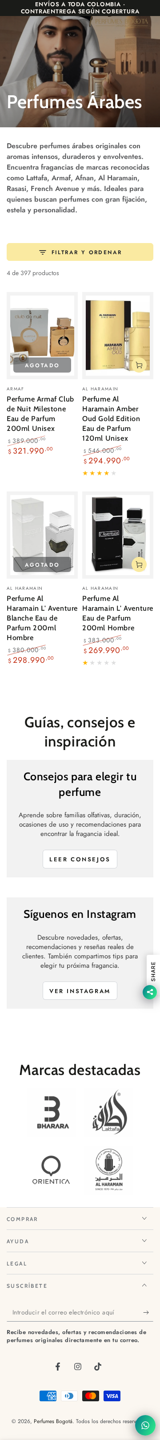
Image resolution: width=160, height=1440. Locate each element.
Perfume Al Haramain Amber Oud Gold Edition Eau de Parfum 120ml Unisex (111, 418)
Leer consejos (80, 859)
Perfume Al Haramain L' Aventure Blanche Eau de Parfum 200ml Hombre (42, 618)
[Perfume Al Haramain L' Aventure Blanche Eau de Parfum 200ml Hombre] (42, 535)
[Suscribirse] (148, 1312)
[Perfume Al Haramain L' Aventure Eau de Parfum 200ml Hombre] (117, 535)
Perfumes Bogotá (53, 1421)
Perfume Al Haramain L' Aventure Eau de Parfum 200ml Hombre (117, 613)
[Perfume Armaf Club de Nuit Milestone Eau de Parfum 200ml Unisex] (42, 335)
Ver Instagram (80, 991)
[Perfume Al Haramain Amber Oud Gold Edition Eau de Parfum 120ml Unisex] (117, 335)
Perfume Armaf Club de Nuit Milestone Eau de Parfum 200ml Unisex (40, 413)
